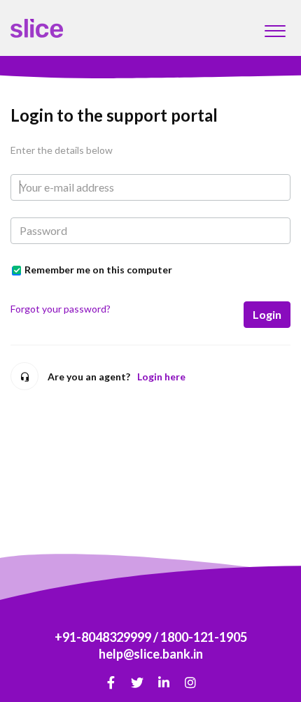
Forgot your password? (60, 309)
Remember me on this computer (98, 269)
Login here (161, 376)
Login (267, 314)
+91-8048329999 (103, 637)
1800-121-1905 (203, 637)
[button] (274, 27)
